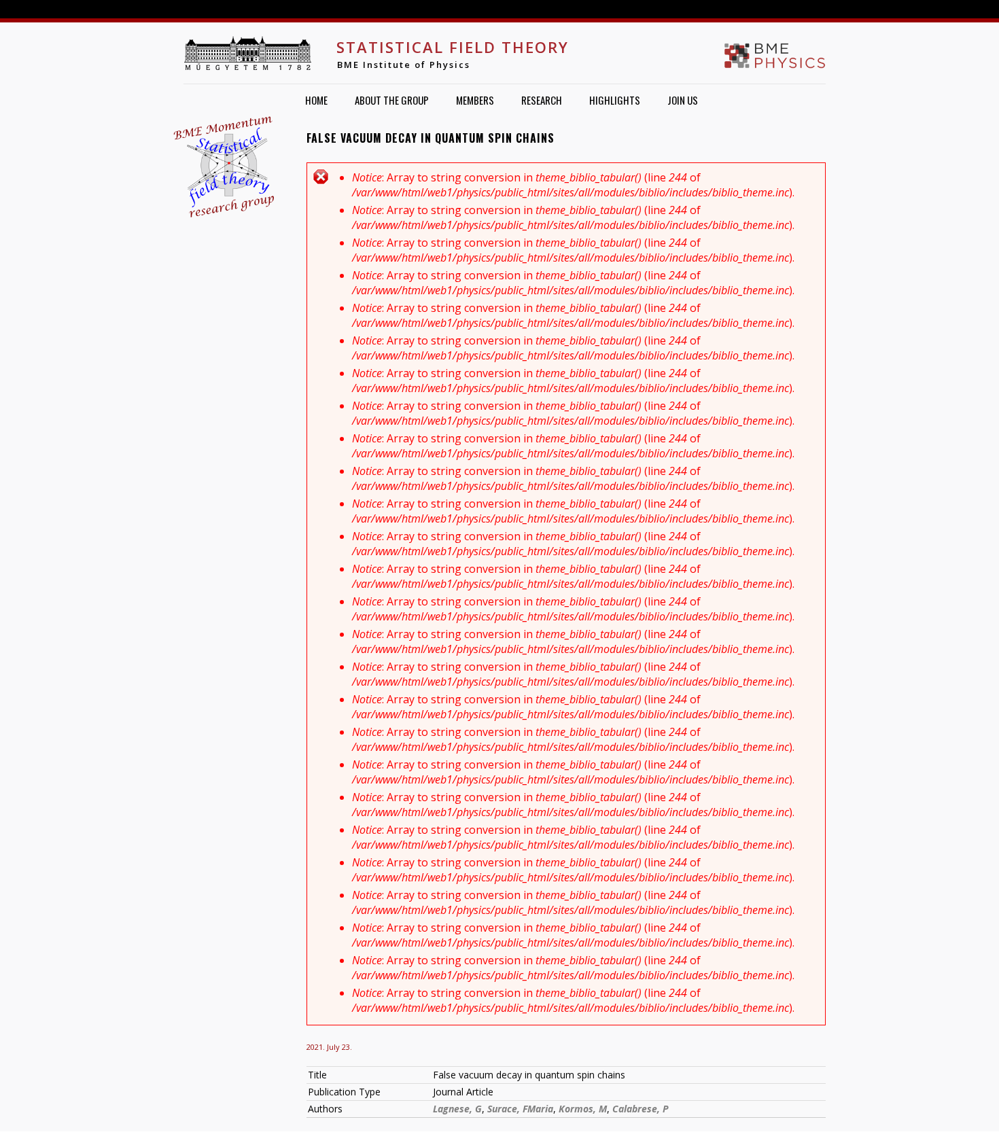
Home (316, 99)
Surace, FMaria (520, 1108)
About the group (392, 99)
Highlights (614, 99)
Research (541, 99)
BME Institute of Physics (403, 64)
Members (475, 99)
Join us (682, 99)
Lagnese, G (457, 1108)
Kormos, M (583, 1108)
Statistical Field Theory (452, 47)
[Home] (247, 53)
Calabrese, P (640, 1108)
